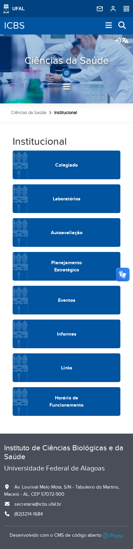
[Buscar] (122, 26)
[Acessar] (117, 41)
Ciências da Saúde (67, 61)
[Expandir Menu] (109, 26)
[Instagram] (66, 73)
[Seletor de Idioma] (125, 41)
